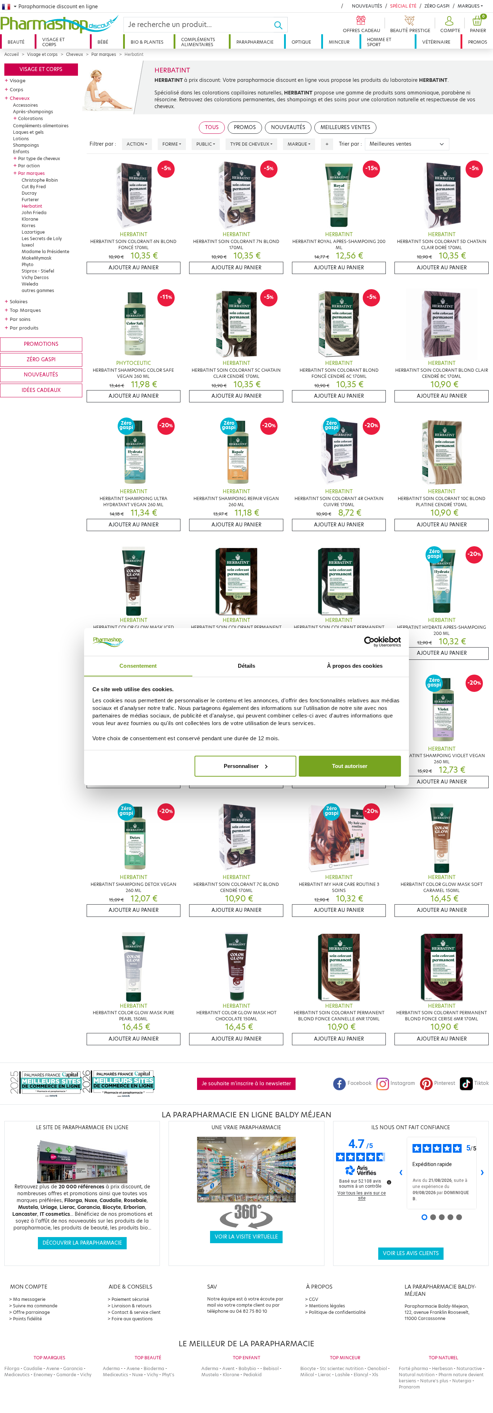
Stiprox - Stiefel (38, 271)
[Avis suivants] (482, 1173)
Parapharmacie (255, 42)
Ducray (29, 193)
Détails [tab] (247, 665)
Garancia (73, 1368)
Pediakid (252, 1375)
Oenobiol (377, 1368)
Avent (228, 1368)
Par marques (103, 54)
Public (204, 144)
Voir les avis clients (411, 1253)
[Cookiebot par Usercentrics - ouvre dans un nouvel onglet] (369, 641)
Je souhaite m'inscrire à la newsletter (246, 1083)
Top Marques (25, 310)
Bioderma (154, 1368)
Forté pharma (413, 1368)
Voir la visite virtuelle (246, 1236)
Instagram (403, 1083)
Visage (18, 80)
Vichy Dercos (35, 277)
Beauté (16, 42)
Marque (297, 144)
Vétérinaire (436, 42)
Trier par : (350, 144)
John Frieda (34, 212)
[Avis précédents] (401, 1173)
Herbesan (442, 1368)
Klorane (30, 219)
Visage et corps (53, 42)
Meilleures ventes (345, 127)
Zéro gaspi (41, 359)
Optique (301, 42)
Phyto (28, 264)
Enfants (21, 152)
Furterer (30, 200)
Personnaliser (241, 766)
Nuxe (137, 1375)
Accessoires (25, 105)
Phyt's (168, 1375)
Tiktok (481, 1083)
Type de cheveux (249, 144)
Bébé (102, 42)
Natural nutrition (417, 1375)
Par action (29, 166)
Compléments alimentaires (198, 42)
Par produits (24, 327)
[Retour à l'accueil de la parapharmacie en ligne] (61, 24)
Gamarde (66, 1375)
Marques (469, 6)
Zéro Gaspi (437, 6)
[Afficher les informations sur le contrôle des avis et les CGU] (389, 1182)
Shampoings (26, 145)
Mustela (210, 1375)
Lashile (342, 1375)
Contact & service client (136, 1312)
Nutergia (461, 1381)
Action (135, 144)
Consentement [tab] (138, 665)
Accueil (11, 54)
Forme (170, 144)
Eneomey (43, 1375)
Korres (28, 225)
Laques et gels (28, 132)
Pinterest (444, 1083)
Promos (477, 42)
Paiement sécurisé (130, 1299)
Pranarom (409, 1387)
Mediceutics (17, 1375)
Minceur (339, 42)
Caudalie (32, 1368)
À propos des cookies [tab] (355, 665)
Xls (375, 1375)
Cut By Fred (34, 187)
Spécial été (403, 6)
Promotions (41, 344)
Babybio (247, 1368)
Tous (212, 127)
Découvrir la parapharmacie (82, 1243)
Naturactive (469, 1368)
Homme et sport (379, 42)
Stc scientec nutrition (341, 1368)
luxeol (28, 245)
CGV (313, 1299)
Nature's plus (434, 1381)
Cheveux (74, 54)
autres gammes (38, 290)
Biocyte (308, 1368)
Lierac (324, 1375)
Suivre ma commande (35, 1306)
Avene (52, 1368)
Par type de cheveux (39, 158)
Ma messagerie (29, 1299)
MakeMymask (37, 258)
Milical (307, 1375)
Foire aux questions (132, 1319)
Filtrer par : (103, 144)
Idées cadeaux (41, 390)
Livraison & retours (132, 1306)
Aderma (111, 1368)
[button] (449, 25)
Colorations (30, 118)
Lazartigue (33, 232)
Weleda (30, 284)
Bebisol (271, 1368)
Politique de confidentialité (337, 1312)
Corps (16, 89)
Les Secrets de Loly (42, 238)
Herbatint (32, 206)
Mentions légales (327, 1306)
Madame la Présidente (45, 251)
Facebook (359, 1083)
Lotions (21, 139)
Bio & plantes (147, 42)
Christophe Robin (40, 180)
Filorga (11, 1368)
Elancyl (361, 1375)
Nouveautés (367, 6)
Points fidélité (27, 1319)
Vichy (85, 1375)
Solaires (18, 301)
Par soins (20, 319)
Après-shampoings (33, 112)
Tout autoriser (349, 766)
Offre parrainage (31, 1312)
